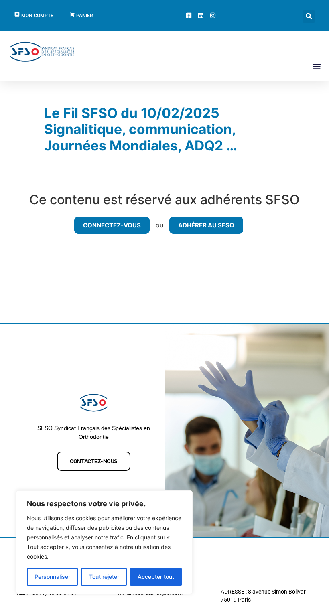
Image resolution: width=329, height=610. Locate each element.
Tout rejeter (104, 576)
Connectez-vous (112, 225)
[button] (309, 16)
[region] (104, 542)
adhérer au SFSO (206, 225)
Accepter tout (156, 576)
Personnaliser (52, 576)
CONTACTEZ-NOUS (94, 461)
